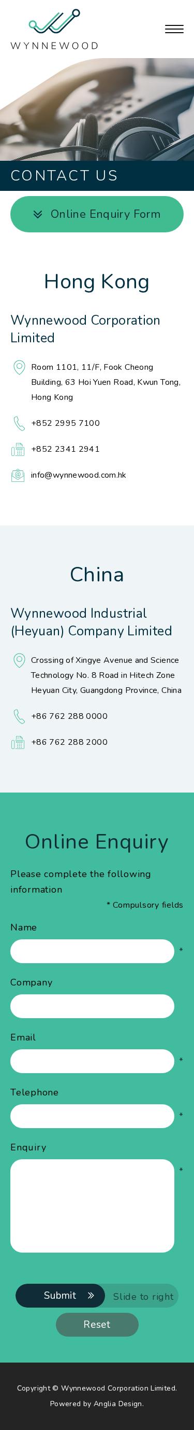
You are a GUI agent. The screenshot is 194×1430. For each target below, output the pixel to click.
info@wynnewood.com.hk (79, 475)
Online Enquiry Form (105, 214)
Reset (97, 1324)
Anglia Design (118, 1404)
